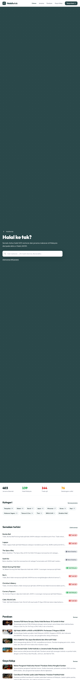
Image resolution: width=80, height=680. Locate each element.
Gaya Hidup (58, 3)
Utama (34, 3)
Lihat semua (74, 527)
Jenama (41, 3)
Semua (75, 617)
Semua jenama (73, 503)
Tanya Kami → (71, 3)
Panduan (49, 3)
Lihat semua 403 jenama (10, 260)
